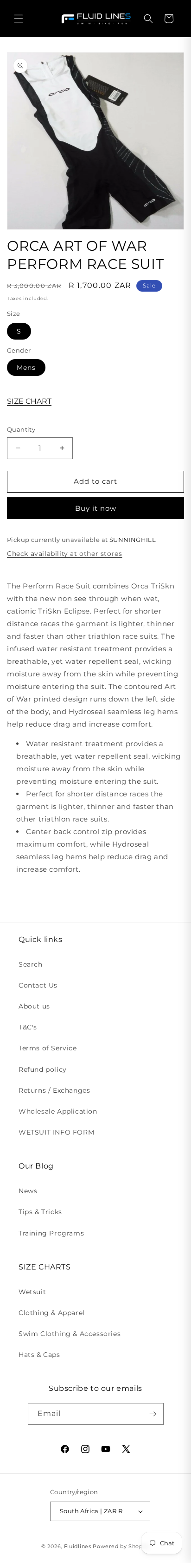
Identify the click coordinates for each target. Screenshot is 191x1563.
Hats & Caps (39, 1354)
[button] (18, 18)
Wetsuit (32, 1292)
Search (31, 964)
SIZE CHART (29, 401)
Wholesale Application (58, 1111)
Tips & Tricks (40, 1212)
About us (34, 1006)
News (28, 1191)
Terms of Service (48, 1048)
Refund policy (43, 1069)
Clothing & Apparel (52, 1313)
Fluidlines (77, 1546)
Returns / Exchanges (54, 1090)
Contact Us (38, 985)
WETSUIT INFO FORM (56, 1132)
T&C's (28, 1027)
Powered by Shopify (121, 1546)
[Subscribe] (153, 1414)
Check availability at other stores (64, 553)
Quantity (21, 429)
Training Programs (51, 1233)
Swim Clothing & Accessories (70, 1333)
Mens (26, 367)
